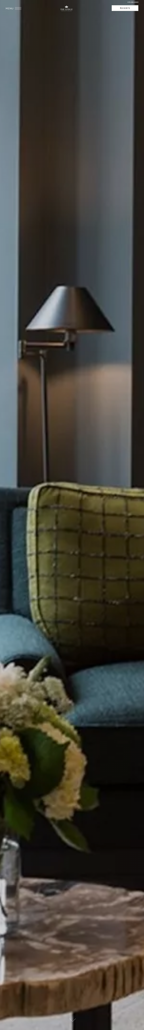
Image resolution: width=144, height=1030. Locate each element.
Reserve (125, 8)
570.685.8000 (133, 2)
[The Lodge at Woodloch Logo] (66, 8)
